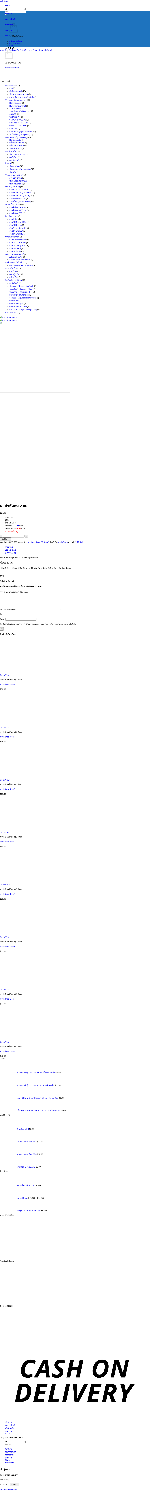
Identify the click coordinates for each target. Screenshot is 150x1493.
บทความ (8, 30)
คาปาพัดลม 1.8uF (7, 894)
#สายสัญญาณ (10, 216)
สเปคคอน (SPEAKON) (18, 123)
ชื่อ (2, 614)
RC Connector (15, 140)
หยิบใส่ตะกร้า (5, 539)
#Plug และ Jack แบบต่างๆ (15, 100)
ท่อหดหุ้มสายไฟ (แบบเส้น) (20, 169)
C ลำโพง (13, 271)
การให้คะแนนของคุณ (9, 592)
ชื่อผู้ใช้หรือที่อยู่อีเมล (9, 1475)
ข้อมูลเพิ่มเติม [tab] (10, 550)
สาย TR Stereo (15, 225)
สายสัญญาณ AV (16, 231)
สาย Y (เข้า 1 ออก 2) (17, 228)
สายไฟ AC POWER (17, 243)
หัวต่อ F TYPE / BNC (18, 126)
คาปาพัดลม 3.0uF (7, 684)
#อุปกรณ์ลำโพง (11, 268)
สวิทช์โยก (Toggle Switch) (20, 201)
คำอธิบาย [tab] (9, 547)
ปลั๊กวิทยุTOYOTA (16, 146)
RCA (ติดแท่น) (15, 103)
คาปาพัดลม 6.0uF (7, 842)
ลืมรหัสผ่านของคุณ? (8, 1490)
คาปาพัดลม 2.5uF (7, 999)
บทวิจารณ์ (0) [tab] (10, 553)
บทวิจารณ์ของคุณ (8, 610)
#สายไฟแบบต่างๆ (12, 237)
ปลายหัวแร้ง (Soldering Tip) (20, 292)
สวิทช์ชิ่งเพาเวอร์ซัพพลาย (19, 260)
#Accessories (10, 86)
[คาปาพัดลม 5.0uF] (35, 935)
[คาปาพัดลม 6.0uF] (35, 830)
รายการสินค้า (10, 19)
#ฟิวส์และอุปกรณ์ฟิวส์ (13, 175)
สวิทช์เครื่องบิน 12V (17, 199)
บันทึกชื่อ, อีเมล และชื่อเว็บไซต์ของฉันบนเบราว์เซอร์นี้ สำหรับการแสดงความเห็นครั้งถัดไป (39, 624)
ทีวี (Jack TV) (14, 117)
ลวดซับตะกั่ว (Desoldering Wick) (22, 298)
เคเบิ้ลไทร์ (13, 157)
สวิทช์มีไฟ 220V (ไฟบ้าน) (19, 196)
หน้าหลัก (3, 50)
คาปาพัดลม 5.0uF (7, 947)
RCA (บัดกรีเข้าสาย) (17, 106)
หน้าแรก (8, 14)
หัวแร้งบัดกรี (14, 301)
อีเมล (2, 619)
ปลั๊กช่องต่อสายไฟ (16, 143)
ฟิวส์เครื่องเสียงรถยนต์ (18, 181)
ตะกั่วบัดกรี (13, 283)
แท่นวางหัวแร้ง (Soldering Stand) (23, 310)
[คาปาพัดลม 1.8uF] (10, 77)
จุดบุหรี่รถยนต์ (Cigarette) (19, 111)
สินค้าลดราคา (10, 313)
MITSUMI (79, 542)
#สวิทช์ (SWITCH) (12, 187)
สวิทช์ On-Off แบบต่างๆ (18, 190)
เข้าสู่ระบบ (14, 1485)
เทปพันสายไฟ (15, 160)
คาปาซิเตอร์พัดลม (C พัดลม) (40, 50)
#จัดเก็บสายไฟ (10, 151)
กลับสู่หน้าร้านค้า (16, 41)
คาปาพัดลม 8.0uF (7, 1051)
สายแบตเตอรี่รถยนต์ (17, 240)
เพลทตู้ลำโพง (14, 274)
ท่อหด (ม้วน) (14, 166)
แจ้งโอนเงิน (9, 1428)
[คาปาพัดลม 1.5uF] (35, 778)
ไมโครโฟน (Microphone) (19, 135)
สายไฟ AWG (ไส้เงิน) (17, 246)
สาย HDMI (13, 219)
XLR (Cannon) (15, 108)
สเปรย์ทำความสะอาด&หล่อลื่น (21, 97)
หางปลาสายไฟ (15, 148)
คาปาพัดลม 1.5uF (7, 789)
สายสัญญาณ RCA (16, 234)
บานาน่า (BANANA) (17, 120)
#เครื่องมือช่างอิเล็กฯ (13, 280)
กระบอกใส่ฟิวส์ (15, 178)
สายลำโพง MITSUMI (17, 210)
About (7, 36)
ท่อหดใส (12, 172)
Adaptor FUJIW (15, 257)
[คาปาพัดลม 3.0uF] (10, 65)
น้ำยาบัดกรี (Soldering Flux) (20, 289)
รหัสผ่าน (4, 1480)
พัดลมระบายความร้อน (18, 94)
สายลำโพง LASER (17, 207)
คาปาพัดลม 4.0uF (7, 737)
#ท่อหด (8, 163)
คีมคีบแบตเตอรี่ (15, 91)
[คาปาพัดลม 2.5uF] (35, 987)
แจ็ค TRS (13, 129)
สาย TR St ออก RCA (17, 222)
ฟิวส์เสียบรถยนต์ (16, 184)
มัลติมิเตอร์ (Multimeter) (19, 295)
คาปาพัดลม (63, 542)
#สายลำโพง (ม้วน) (12, 204)
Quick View (4, 675)
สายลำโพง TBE (15, 213)
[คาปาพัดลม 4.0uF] (35, 725)
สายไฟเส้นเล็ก (15, 252)
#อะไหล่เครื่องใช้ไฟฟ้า (18, 50)
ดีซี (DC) (12, 114)
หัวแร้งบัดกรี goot (16, 304)
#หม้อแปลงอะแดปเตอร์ (14, 254)
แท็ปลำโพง (14, 277)
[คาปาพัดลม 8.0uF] (35, 1040)
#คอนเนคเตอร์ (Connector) (16, 138)
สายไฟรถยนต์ (15, 249)
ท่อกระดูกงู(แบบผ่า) (17, 154)
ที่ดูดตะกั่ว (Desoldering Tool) (21, 286)
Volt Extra (4, 1)
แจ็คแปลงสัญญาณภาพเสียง (20, 132)
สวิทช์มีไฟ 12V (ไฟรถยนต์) (20, 193)
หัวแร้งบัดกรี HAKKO (18, 307)
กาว (11, 88)
